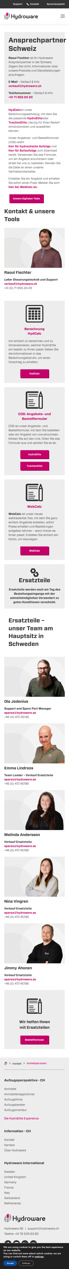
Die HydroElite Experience (21, 1118)
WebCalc (34, 551)
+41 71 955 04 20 (20, 97)
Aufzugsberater (14, 1104)
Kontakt (34, 4)
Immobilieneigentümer (19, 1094)
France (8, 1187)
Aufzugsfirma (13, 1099)
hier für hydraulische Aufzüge (29, 146)
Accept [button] (10, 1263)
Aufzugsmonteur (15, 1110)
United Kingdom (15, 1177)
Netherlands (12, 1203)
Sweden (9, 1171)
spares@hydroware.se (20, 712)
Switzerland (12, 1198)
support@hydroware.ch (43, 1228)
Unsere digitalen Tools (26, 198)
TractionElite (17, 122)
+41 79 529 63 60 (27, 1234)
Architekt (10, 1089)
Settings (26, 1263)
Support (17, 4)
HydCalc (34, 373)
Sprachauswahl (56, 4)
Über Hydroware (15, 1150)
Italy (7, 1192)
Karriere (9, 1145)
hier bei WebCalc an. (23, 187)
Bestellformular (34, 1040)
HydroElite (34, 454)
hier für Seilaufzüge (22, 150)
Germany (10, 1182)
